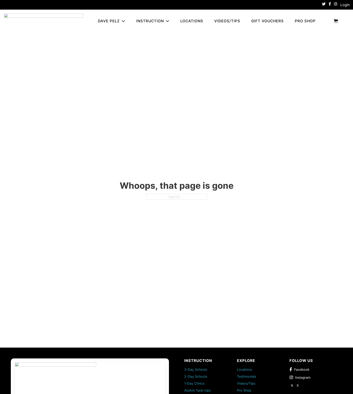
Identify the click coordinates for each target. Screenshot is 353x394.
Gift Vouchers (267, 21)
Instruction (150, 21)
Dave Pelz (109, 21)
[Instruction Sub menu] (168, 21)
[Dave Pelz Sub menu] (124, 21)
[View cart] (336, 21)
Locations (191, 21)
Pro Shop (305, 21)
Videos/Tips (227, 21)
